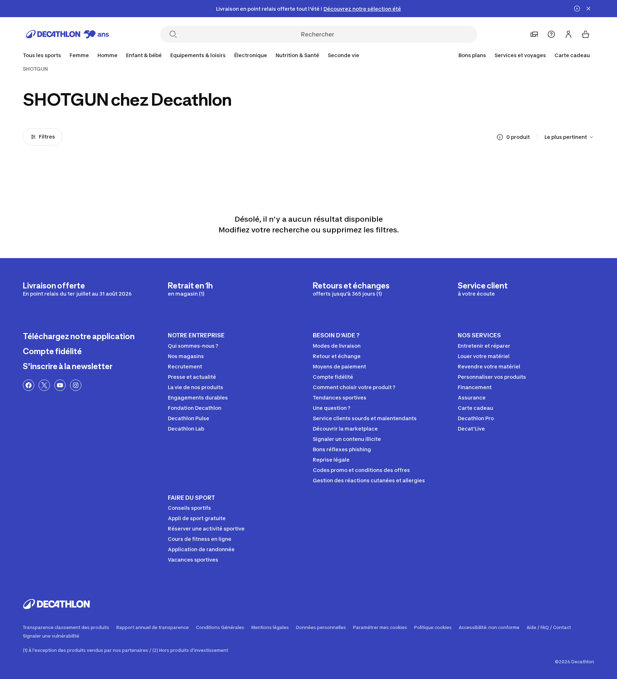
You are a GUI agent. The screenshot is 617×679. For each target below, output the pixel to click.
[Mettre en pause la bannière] (577, 8)
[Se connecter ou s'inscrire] (568, 34)
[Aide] (551, 34)
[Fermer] (588, 8)
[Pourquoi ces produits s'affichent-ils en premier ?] (499, 137)
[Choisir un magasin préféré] (534, 34)
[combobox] (569, 137)
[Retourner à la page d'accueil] (67, 34)
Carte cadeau (572, 55)
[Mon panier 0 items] (585, 34)
